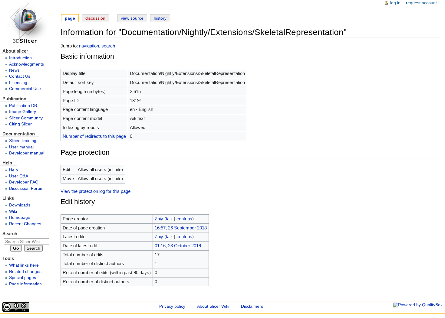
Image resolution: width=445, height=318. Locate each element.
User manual (21, 147)
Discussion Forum (26, 188)
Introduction (20, 58)
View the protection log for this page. (96, 191)
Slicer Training (22, 140)
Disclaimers (252, 306)
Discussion (95, 18)
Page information (25, 284)
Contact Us (19, 76)
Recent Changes (25, 224)
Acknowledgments (26, 64)
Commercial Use (25, 88)
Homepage (19, 217)
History (160, 18)
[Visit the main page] (28, 23)
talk (169, 218)
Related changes (25, 271)
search (108, 45)
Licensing (18, 82)
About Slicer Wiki (213, 306)
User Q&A (18, 176)
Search (9, 233)
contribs (184, 218)
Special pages (22, 277)
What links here (24, 265)
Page (70, 18)
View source (132, 18)
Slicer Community (26, 118)
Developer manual (26, 153)
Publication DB (23, 105)
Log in (395, 3)
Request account (421, 3)
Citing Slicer (20, 124)
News (14, 70)
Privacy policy (172, 306)
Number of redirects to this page (94, 136)
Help (13, 170)
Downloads (19, 205)
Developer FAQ (23, 182)
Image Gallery (22, 111)
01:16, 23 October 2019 (178, 245)
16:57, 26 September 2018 (181, 227)
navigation (89, 45)
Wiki (13, 211)
